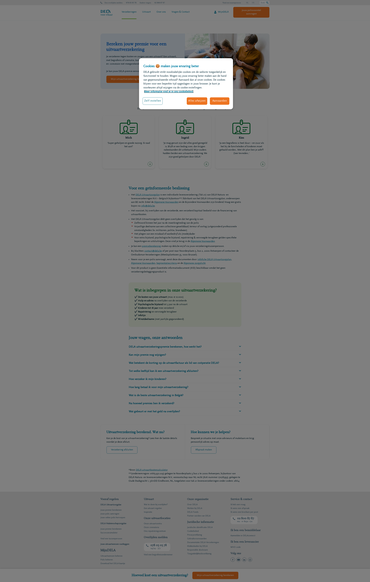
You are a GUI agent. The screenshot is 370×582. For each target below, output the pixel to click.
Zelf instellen (152, 101)
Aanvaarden (219, 101)
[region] (186, 83)
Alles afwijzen (197, 101)
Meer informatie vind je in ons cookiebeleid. (169, 91)
